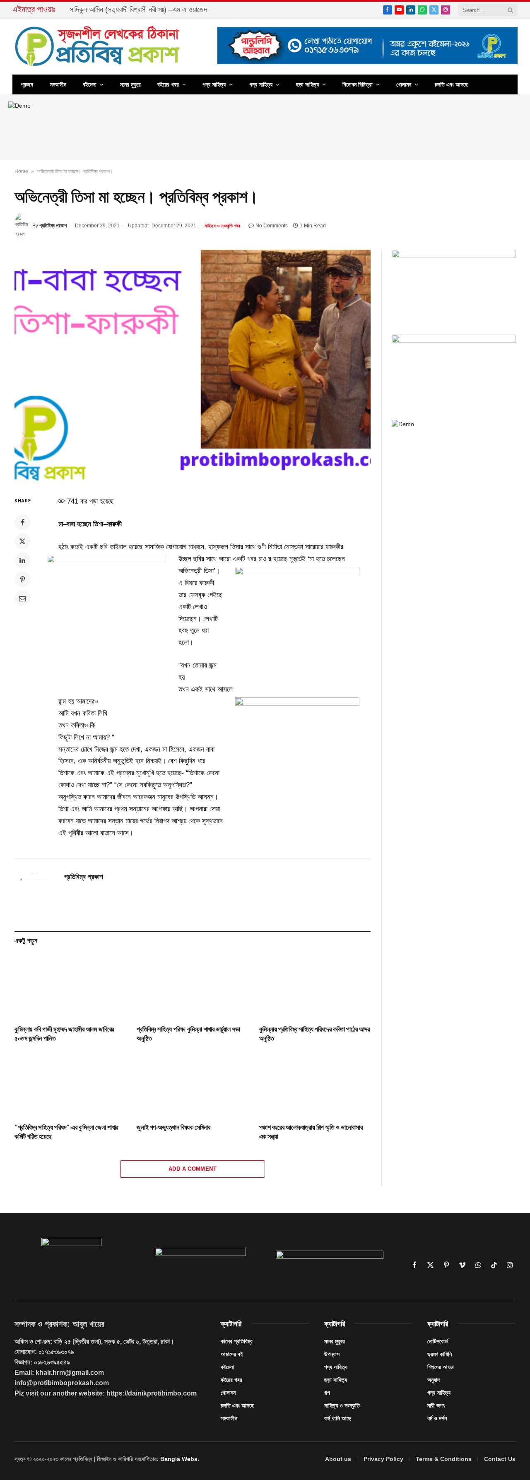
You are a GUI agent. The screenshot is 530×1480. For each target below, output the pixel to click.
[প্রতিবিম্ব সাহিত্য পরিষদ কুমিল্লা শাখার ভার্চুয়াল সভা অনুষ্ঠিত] (192, 987)
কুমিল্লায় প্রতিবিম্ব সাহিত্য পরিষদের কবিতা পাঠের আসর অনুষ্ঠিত (314, 1034)
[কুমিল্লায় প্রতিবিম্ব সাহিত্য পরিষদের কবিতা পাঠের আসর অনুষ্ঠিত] (315, 987)
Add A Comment (193, 1169)
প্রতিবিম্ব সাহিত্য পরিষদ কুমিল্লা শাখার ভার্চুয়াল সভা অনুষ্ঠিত (188, 1034)
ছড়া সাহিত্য (307, 84)
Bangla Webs (179, 1459)
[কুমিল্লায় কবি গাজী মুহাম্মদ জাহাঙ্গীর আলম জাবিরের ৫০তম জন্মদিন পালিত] (70, 987)
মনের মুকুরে (130, 84)
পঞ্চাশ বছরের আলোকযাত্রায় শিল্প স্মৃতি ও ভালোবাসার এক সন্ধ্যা (311, 1132)
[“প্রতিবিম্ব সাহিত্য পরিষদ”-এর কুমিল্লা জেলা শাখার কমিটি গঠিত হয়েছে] (70, 1085)
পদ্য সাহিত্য (214, 84)
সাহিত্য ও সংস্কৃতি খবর (222, 225)
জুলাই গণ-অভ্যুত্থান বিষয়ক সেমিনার (173, 1127)
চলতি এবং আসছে (451, 84)
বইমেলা (89, 84)
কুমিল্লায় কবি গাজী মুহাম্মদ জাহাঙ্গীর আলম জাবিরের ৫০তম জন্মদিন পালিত (64, 1034)
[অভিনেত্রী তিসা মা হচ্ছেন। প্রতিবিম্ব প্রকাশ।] (192, 366)
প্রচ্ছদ (27, 84)
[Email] (22, 598)
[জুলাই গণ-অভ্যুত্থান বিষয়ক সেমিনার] (192, 1085)
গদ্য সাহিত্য (260, 84)
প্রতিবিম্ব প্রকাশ (53, 226)
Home (21, 171)
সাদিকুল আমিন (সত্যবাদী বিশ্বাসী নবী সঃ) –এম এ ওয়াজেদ (138, 9)
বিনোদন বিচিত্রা (357, 84)
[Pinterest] (22, 579)
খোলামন (403, 84)
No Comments (271, 226)
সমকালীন (58, 84)
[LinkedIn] (22, 560)
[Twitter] (22, 541)
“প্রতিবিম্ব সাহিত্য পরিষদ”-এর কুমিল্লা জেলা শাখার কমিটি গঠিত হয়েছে (66, 1132)
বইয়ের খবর (168, 84)
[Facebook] (22, 522)
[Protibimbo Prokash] (98, 47)
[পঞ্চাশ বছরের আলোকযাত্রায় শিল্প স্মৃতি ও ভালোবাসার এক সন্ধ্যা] (315, 1085)
